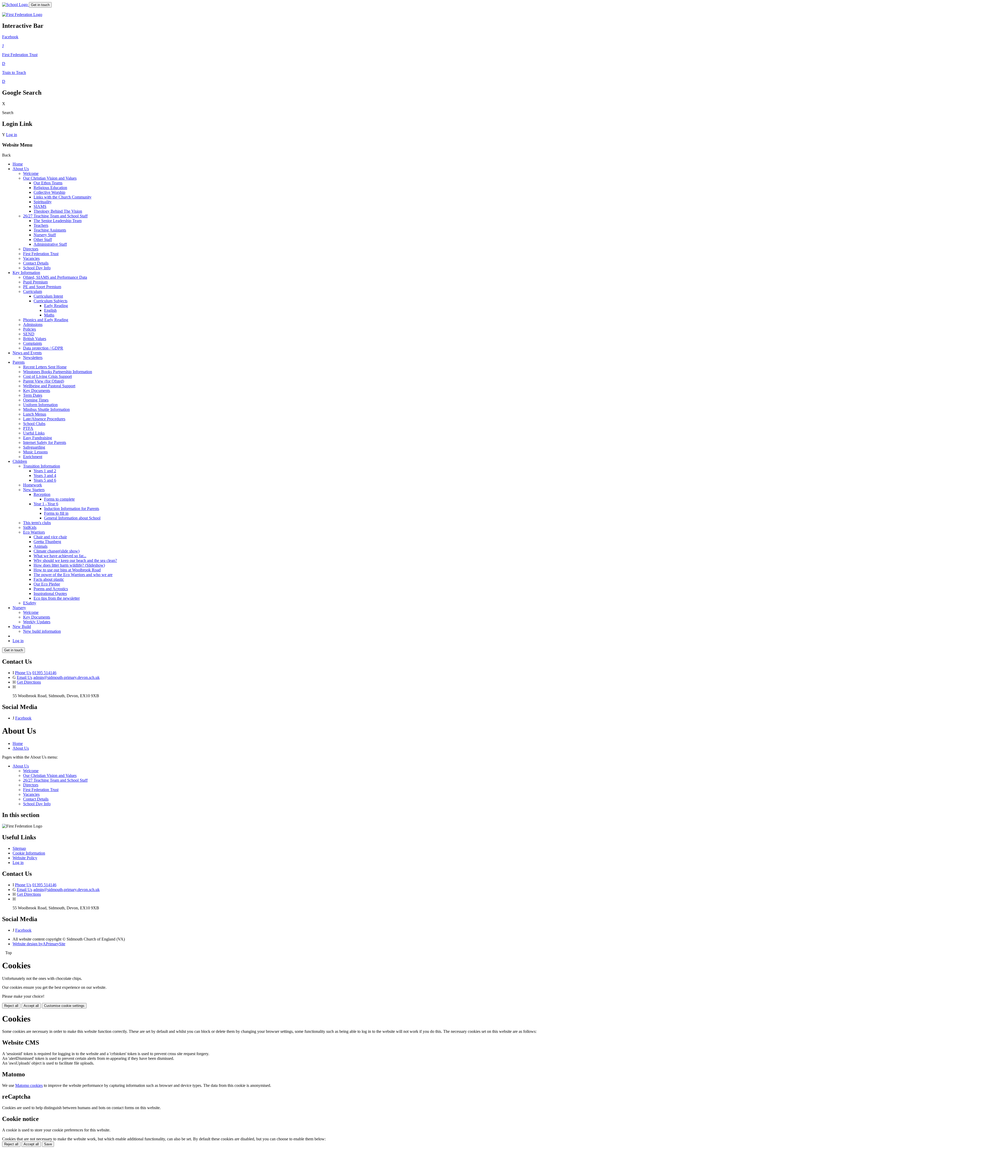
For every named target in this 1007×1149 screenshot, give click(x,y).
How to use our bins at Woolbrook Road (67, 570)
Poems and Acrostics (51, 589)
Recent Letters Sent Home (45, 367)
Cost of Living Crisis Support (47, 376)
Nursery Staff (45, 235)
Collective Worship (49, 192)
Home (18, 164)
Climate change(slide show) (56, 551)
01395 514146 (44, 672)
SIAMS (40, 206)
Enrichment (32, 456)
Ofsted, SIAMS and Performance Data (55, 277)
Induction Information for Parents (71, 508)
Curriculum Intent (48, 296)
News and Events (27, 353)
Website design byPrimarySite (39, 944)
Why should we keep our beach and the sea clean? (75, 560)
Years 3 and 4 (45, 475)
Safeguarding (34, 447)
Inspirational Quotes (50, 593)
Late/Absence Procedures (44, 419)
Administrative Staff (50, 244)
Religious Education (50, 187)
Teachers (41, 225)
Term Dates (32, 395)
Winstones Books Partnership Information (57, 371)
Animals (40, 546)
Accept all (31, 1006)
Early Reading (56, 305)
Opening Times (36, 400)
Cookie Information (29, 853)
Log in (11, 134)
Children (20, 461)
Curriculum (32, 291)
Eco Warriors (34, 532)
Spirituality (43, 202)
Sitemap (19, 848)
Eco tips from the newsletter (57, 598)
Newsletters (32, 357)
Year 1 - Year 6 (46, 504)
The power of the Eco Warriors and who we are (73, 574)
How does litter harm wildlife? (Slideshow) (69, 565)
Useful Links (34, 433)
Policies (29, 329)
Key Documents (36, 390)
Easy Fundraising (37, 438)
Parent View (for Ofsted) (43, 381)
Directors (30, 249)
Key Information (26, 272)
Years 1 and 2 (45, 471)
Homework (32, 485)
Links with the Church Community (63, 197)
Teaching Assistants (50, 230)
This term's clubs (37, 522)
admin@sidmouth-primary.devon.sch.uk (66, 677)
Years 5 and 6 (45, 480)
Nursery (19, 607)
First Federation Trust (40, 253)
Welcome (31, 173)
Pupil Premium (35, 282)
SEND (28, 334)
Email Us (24, 677)
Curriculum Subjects (50, 301)
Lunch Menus (34, 414)
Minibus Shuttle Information (46, 409)
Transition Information (41, 466)
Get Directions (29, 682)
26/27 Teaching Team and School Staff (55, 216)
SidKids (29, 527)
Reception (42, 494)
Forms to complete (59, 499)
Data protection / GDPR (43, 348)
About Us (21, 169)
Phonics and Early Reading (45, 320)
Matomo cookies (29, 1085)
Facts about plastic (49, 579)
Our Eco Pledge (47, 584)
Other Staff (43, 239)
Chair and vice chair (50, 537)
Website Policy (25, 858)
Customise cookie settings (64, 1006)
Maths (49, 315)
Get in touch (40, 5)
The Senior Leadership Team (58, 220)
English (50, 310)
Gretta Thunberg (47, 541)
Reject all (11, 1006)
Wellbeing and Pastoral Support (49, 386)
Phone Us (23, 672)
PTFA (28, 428)
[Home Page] (15, 4)
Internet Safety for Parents (44, 442)
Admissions (32, 324)
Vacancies (31, 258)
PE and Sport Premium (42, 286)
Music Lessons (35, 452)
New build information (42, 631)
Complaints (32, 343)
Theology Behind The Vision (58, 211)
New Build (22, 626)
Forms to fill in (56, 513)
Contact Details (36, 263)
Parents (19, 362)
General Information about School (72, 518)
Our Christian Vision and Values (50, 178)
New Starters (34, 489)
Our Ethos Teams (48, 183)
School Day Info (37, 268)
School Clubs (34, 423)
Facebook (23, 718)
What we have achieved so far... (60, 556)
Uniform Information (40, 404)
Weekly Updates (36, 622)
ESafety (29, 603)
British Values (34, 338)
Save (48, 1144)
